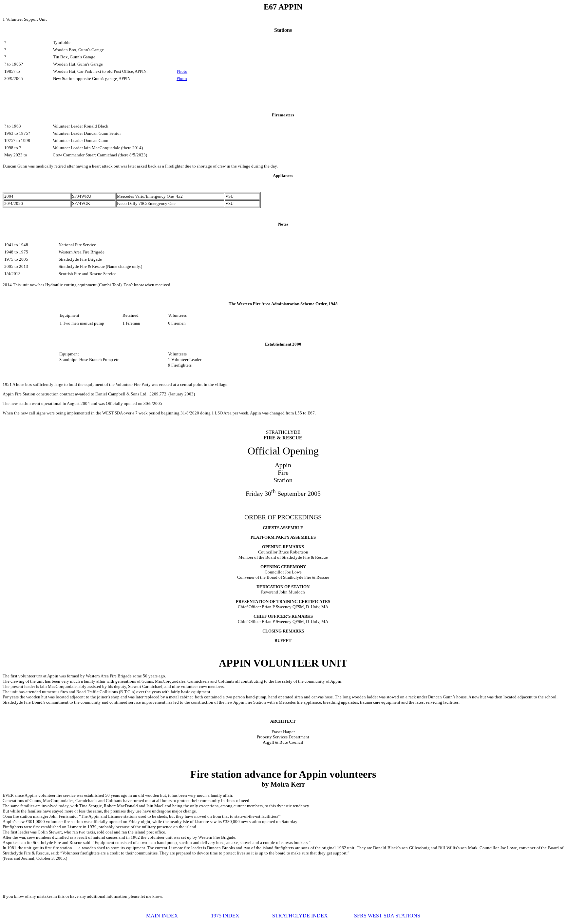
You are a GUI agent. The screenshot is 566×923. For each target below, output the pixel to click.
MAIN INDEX (162, 915)
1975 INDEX (225, 915)
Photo (182, 71)
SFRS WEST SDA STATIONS (387, 915)
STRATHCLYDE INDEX (300, 915)
